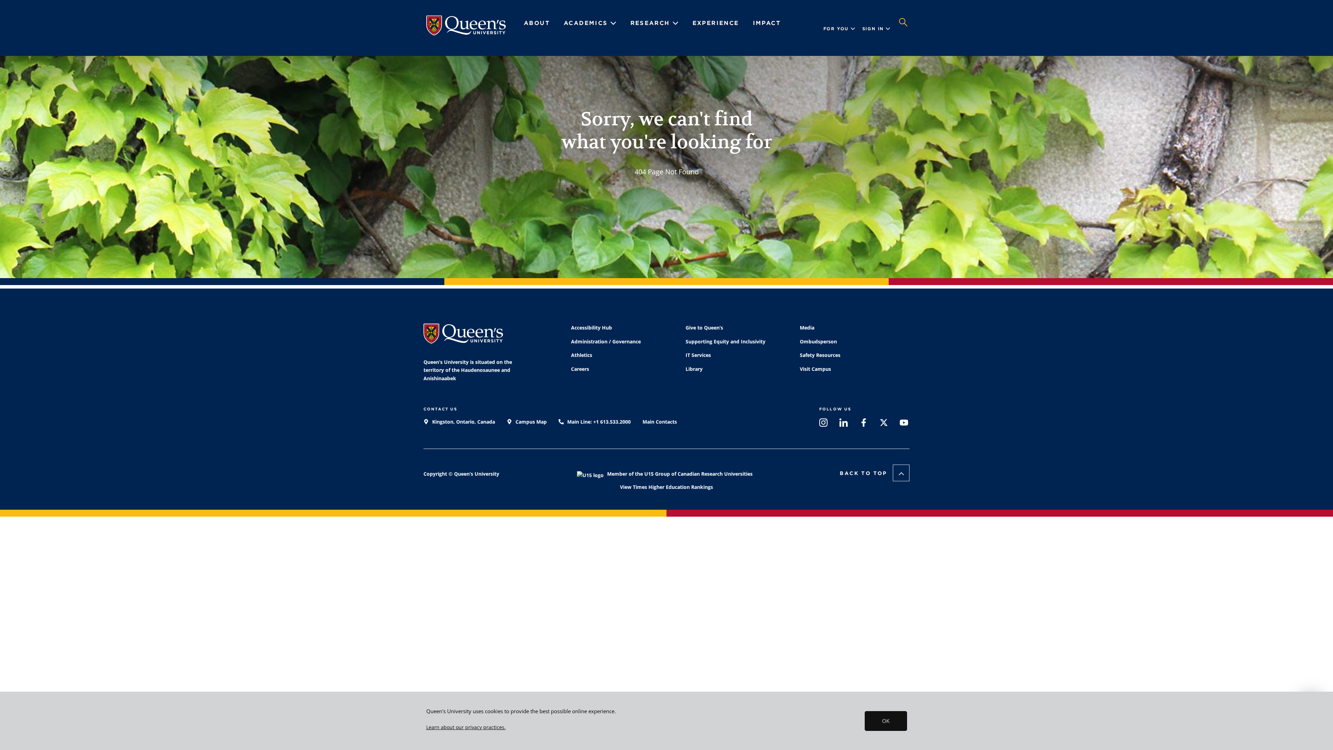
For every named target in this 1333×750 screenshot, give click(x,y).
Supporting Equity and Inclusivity (725, 341)
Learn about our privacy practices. (466, 727)
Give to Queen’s (704, 327)
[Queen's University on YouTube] (904, 424)
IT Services (698, 355)
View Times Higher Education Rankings (666, 487)
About (537, 23)
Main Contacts (660, 421)
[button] (903, 29)
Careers (580, 369)
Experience (716, 23)
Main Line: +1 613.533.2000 (598, 421)
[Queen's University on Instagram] (823, 424)
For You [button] (836, 28)
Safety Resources (820, 355)
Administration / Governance (606, 341)
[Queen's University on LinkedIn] (843, 424)
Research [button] (651, 23)
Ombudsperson (818, 341)
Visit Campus (815, 369)
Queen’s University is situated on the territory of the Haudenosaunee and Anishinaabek (468, 370)
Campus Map (530, 421)
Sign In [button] (873, 28)
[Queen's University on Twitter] (884, 424)
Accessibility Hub (591, 327)
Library (694, 369)
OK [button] (886, 721)
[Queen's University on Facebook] (864, 424)
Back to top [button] (863, 473)
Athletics (581, 355)
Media (807, 327)
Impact (767, 23)
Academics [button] (587, 23)
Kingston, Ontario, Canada (463, 421)
